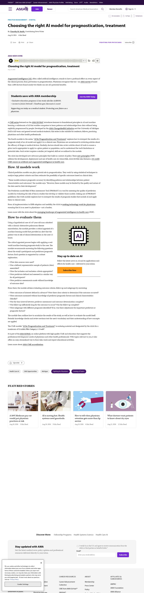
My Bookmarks (139, 16)
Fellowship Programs (62, 534)
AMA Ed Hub (37, 122)
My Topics (128, 16)
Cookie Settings (22, 584)
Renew (49, 9)
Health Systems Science (83, 534)
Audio (86, 2)
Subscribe (128, 42)
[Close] (41, 562)
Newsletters (94, 2)
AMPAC (113, 584)
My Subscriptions (116, 16)
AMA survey (86, 82)
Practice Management (17, 20)
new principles (83, 156)
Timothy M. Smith (17, 31)
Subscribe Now (69, 270)
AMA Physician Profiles (56, 2)
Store (76, 2)
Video (101, 2)
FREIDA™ (11, 2)
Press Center (89, 585)
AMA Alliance (115, 592)
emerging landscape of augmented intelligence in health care (63, 212)
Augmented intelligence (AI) (20, 78)
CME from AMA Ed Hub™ (23, 2)
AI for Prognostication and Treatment (50, 139)
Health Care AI (14, 371)
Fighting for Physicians (110, 42)
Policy (87, 589)
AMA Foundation (116, 588)
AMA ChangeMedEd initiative (61, 128)
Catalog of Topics (78, 371)
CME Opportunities (30, 371)
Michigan (45, 371)
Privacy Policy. (14, 579)
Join (37, 9)
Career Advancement (40, 2)
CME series (14, 122)
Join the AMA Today (87, 97)
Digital (32, 20)
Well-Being (69, 2)
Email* (78, 551)
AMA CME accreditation (33, 344)
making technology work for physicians (78, 204)
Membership (89, 582)
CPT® (80, 2)
